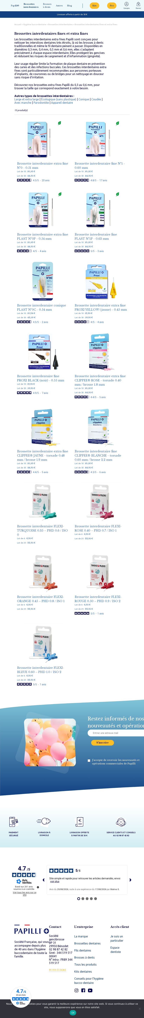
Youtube (90, 990)
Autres (59, 5)
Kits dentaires (83, 971)
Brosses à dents (47, 5)
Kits (94, 5)
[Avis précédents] (43, 879)
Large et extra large (26, 99)
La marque (81, 936)
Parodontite (41, 102)
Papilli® (15, 5)
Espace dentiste (115, 949)
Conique (83, 99)
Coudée (96, 99)
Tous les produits (85, 964)
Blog (69, 5)
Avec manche (22, 102)
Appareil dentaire (62, 102)
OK (73, 1012)
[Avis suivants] (130, 879)
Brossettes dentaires (87, 943)
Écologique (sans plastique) (58, 99)
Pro (112, 5)
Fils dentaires (82, 950)
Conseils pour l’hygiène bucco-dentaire (88, 980)
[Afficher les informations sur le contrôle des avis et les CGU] (38, 887)
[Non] (139, 1008)
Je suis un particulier (116, 938)
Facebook (83, 990)
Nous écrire (57, 970)
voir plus (54, 881)
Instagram (76, 990)
